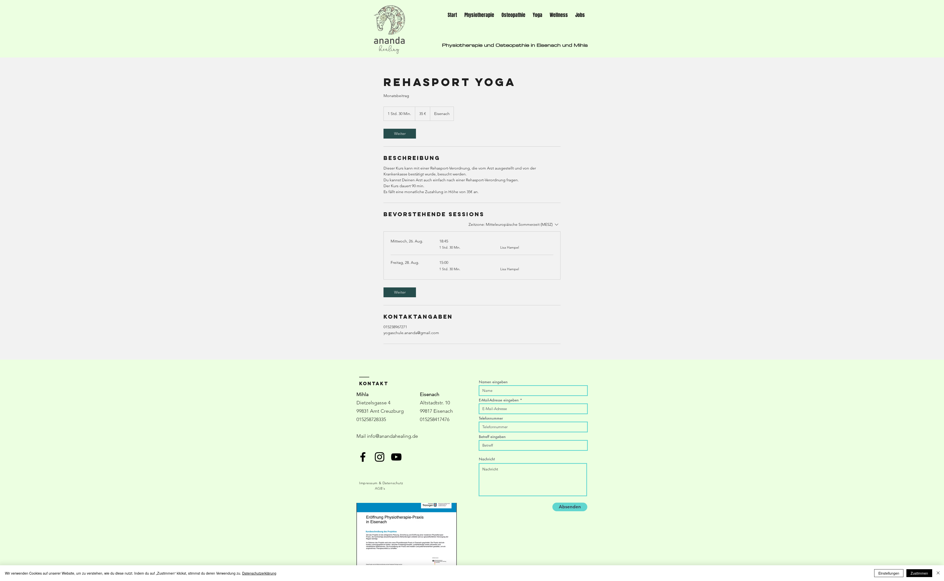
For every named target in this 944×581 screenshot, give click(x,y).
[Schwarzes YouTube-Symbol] (396, 457)
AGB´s (380, 488)
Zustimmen (919, 573)
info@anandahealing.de (392, 436)
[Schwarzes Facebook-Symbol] (362, 457)
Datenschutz (393, 483)
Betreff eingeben (492, 437)
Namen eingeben (493, 382)
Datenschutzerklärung (259, 573)
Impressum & (371, 483)
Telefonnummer (491, 418)
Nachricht (487, 459)
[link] (400, 134)
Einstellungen (888, 573)
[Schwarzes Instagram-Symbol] (379, 457)
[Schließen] (938, 573)
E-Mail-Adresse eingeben (499, 400)
